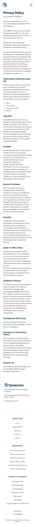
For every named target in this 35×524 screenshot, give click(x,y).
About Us (17, 430)
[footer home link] (17, 385)
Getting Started (18, 489)
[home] (4, 4)
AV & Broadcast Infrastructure (17, 465)
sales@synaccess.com (17, 405)
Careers (17, 438)
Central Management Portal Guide (17, 503)
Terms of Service (17, 514)
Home (17, 423)
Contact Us (17, 434)
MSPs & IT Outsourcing (17, 458)
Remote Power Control (17, 451)
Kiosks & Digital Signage (17, 469)
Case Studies (17, 500)
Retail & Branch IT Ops (17, 461)
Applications (17, 496)
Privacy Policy (17, 511)
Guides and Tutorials (17, 492)
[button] (31, 4)
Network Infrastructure (17, 454)
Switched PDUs (17, 427)
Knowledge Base (17, 485)
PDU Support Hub (17, 481)
